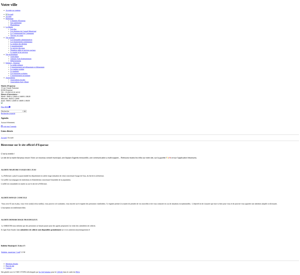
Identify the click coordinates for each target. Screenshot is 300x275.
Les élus (13, 29)
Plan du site (10, 266)
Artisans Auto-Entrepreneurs (20, 59)
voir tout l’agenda (9, 126)
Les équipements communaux (21, 42)
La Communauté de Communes (22, 33)
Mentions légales (12, 264)
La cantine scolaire (17, 69)
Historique (9, 19)
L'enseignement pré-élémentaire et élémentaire (27, 67)
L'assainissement (16, 46)
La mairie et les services (19, 52)
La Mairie (9, 27)
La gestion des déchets (18, 44)
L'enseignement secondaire (20, 76)
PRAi (78, 272)
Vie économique (12, 54)
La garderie (14, 71)
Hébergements (15, 61)
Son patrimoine (16, 23)
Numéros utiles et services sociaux (23, 50)
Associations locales (17, 80)
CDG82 (60, 272)
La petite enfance (16, 65)
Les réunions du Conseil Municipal (23, 31)
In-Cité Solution (45, 272)
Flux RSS (5, 107)
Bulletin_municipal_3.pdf (10, 252)
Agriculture (14, 57)
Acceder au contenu (13, 10)
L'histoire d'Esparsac (18, 21)
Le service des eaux (17, 48)
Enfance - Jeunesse (13, 63)
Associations (10, 78)
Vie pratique (10, 38)
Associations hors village (19, 82)
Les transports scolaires (18, 73)
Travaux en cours (16, 35)
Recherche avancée (8, 113)
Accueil (8, 16)
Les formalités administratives (21, 40)
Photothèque (15, 25)
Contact (8, 268)
